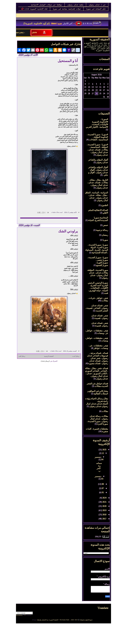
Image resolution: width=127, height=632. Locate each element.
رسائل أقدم (22, 356)
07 (102, 488)
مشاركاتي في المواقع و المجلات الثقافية (98, 392)
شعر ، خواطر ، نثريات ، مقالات (98, 299)
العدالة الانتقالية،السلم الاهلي (98, 211)
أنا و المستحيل (68, 61)
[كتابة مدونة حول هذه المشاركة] (43, 212)
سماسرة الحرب (99, 467)
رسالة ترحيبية (102, 230)
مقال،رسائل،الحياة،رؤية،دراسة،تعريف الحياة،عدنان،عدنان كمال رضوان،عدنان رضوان (96, 402)
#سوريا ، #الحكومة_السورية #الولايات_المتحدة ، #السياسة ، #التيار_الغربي (97, 123)
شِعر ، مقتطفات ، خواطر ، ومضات (96, 339)
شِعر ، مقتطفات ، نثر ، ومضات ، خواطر (98, 346)
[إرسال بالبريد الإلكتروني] (44, 212)
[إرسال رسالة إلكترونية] (48, 212)
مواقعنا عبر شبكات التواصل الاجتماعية (46, 4)
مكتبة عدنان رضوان (75, 4)
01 (102, 492)
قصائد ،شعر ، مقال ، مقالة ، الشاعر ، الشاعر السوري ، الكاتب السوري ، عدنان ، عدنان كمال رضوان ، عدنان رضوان (96, 373)
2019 (104, 510)
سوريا (105, 239)
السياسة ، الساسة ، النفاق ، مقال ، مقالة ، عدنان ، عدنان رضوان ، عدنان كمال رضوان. (96, 196)
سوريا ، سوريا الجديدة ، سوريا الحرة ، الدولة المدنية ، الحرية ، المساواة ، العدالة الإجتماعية (96, 248)
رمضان (105, 235)
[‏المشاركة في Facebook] (40, 212)
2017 (104, 518)
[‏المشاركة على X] (41, 212)
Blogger (34, 620)
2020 (104, 506)
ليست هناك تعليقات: (57, 212)
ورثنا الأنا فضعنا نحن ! (43, 23)
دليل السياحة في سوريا (95, 9)
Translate (28, 615)
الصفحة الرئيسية (48, 356)
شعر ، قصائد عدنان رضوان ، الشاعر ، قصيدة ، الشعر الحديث (96, 308)
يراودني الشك (68, 231)
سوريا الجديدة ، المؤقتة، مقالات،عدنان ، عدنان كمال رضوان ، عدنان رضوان (97, 274)
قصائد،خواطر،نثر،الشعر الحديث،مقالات (97, 384)
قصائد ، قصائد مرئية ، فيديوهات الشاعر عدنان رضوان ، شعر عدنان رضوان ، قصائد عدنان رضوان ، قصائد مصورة (97, 358)
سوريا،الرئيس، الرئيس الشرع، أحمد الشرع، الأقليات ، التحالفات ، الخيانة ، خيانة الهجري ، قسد (98, 287)
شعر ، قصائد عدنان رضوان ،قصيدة (99, 324)
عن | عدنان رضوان (97, 4)
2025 (104, 449)
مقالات (105, 411)
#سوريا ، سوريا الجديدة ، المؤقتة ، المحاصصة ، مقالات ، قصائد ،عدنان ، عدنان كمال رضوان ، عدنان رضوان (97, 149)
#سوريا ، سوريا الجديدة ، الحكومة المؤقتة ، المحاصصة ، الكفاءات (97, 137)
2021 (104, 501)
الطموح (104, 205)
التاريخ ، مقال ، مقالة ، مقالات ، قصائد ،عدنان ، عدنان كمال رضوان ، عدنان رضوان (97, 183)
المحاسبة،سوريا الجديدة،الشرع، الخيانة (98, 219)
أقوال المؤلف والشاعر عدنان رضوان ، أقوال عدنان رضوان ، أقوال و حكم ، (98, 171)
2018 (104, 514)
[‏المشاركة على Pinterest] (38, 212)
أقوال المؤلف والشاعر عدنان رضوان (98, 161)
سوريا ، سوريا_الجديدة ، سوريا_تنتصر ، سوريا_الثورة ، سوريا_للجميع (97, 261)
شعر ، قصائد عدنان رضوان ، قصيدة (99, 316)
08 (102, 484)
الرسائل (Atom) (45, 361)
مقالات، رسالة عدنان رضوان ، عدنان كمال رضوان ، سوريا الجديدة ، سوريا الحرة (97, 420)
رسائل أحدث (75, 356)
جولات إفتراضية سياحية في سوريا (67, 9)
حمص (105, 225)
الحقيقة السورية (100, 39)
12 (102, 453)
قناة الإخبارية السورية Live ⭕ (34, 9)
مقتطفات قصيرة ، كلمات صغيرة (97, 430)
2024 (104, 497)
